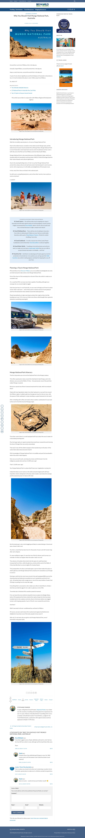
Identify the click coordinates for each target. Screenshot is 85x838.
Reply (51, 748)
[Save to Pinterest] (2, 412)
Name (13, 805)
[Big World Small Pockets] (42, 5)
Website (41, 805)
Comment (14, 793)
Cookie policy (64, 832)
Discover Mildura (25, 270)
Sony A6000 (28, 225)
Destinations (19, 9)
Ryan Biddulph (19, 738)
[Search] (74, 1)
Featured (31, 699)
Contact (29, 1)
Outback (46, 699)
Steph (20, 753)
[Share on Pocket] (2, 431)
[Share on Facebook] (27, 693)
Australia (26, 699)
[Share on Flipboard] (2, 418)
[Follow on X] (74, 9)
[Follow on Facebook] (68, 9)
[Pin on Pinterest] (34, 693)
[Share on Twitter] (29, 693)
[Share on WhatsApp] (2, 422)
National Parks (41, 700)
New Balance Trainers (32, 235)
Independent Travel (36, 700)
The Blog (12, 9)
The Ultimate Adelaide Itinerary (19, 87)
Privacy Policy (57, 832)
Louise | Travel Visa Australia (23, 767)
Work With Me (22, 1)
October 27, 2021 (28, 23)
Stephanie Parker (41, 709)
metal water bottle (34, 248)
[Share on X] (2, 409)
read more (59, 56)
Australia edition (34, 242)
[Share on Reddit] (2, 428)
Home (11, 1)
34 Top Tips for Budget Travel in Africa (42, 726)
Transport (50, 699)
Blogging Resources (40, 9)
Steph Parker (35, 23)
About (15, 1)
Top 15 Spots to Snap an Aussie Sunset (21, 93)
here (62, 66)
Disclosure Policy (71, 832)
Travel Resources (29, 9)
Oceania (34, 13)
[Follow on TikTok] (72, 9)
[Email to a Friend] (31, 693)
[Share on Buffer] (2, 425)
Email (27, 805)
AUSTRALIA (28, 13)
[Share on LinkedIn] (36, 693)
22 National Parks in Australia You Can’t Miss (23, 90)
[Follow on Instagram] (70, 9)
